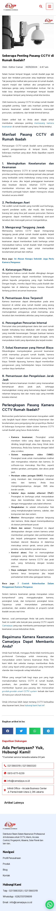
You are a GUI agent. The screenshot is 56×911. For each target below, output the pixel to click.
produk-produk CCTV (19, 691)
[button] (7, 731)
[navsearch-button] (41, 6)
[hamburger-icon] (49, 6)
